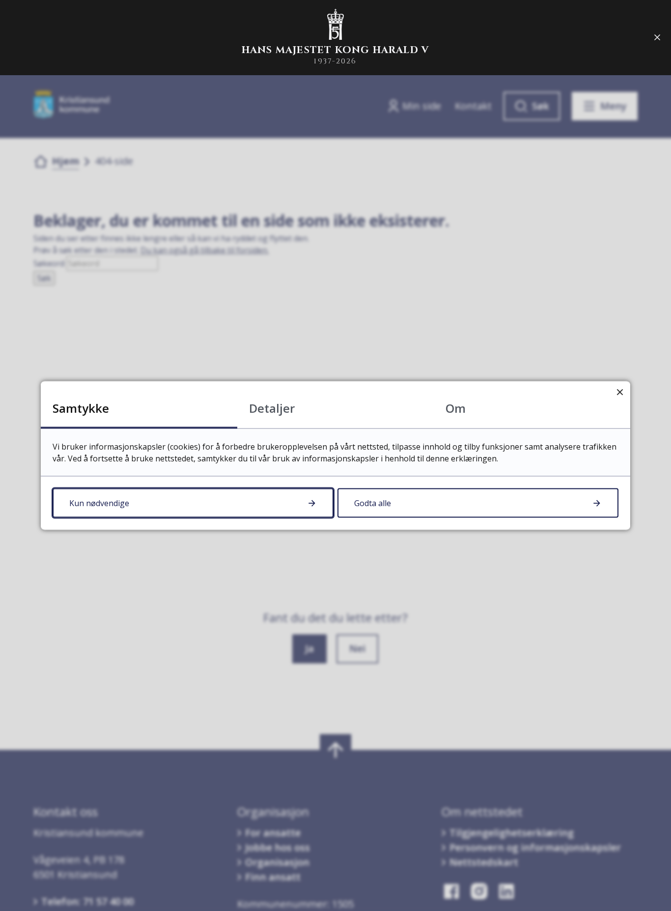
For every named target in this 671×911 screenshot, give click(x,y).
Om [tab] (456, 408)
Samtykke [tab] (81, 408)
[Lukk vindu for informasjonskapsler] (619, 392)
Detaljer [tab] (272, 408)
